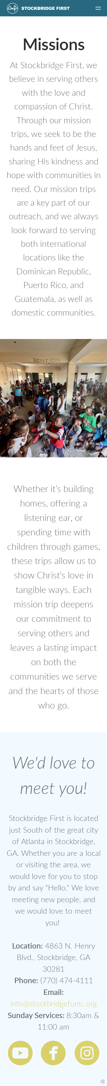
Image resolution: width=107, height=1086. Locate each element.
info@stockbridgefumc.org (53, 1004)
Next (98, 398)
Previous (9, 398)
